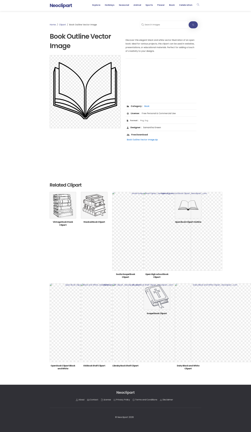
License (107, 399)
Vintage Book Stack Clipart (63, 223)
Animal (137, 5)
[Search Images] (193, 24)
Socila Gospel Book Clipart (125, 276)
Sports (149, 5)
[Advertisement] (85, 151)
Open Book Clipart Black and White (63, 367)
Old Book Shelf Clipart (94, 365)
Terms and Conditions (146, 399)
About (81, 399)
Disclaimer (167, 399)
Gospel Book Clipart (157, 313)
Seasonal (124, 5)
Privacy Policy (123, 399)
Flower (161, 5)
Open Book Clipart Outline (188, 221)
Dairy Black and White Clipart (188, 367)
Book (172, 5)
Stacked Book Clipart (94, 221)
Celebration (185, 5)
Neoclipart (122, 417)
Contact (93, 399)
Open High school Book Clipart (156, 276)
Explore (96, 5)
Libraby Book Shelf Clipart (125, 365)
